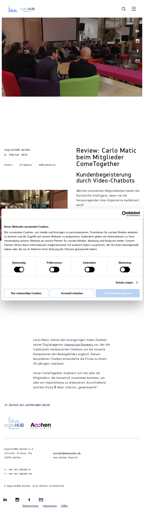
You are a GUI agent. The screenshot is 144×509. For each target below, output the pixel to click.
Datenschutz (31, 506)
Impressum (50, 506)
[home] (22, 9)
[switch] (54, 269)
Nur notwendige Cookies (26, 293)
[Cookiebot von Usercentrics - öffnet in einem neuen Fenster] (124, 214)
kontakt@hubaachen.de (67, 453)
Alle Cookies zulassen (117, 293)
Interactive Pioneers (78, 344)
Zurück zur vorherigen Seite (29, 405)
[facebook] (136, 51)
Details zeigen (124, 282)
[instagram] (136, 41)
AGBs (64, 506)
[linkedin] (136, 31)
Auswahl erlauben (72, 293)
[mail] (136, 61)
